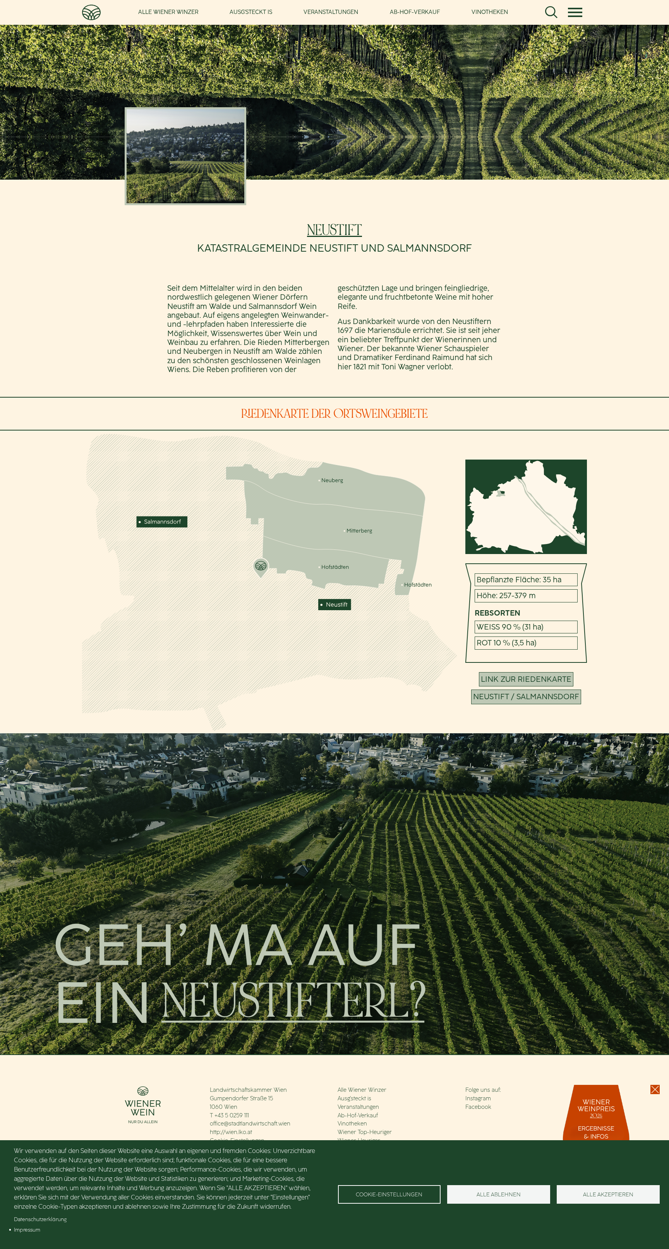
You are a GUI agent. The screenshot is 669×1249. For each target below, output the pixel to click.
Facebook (478, 1106)
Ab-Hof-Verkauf (415, 12)
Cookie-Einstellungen (389, 1194)
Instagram (478, 1098)
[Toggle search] (551, 12)
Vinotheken (490, 12)
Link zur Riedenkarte (526, 679)
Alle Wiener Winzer (168, 12)
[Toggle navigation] (575, 12)
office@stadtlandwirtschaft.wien (250, 1123)
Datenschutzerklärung (40, 1219)
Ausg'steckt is (251, 12)
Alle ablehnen (499, 1194)
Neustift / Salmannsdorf (526, 696)
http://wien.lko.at (231, 1132)
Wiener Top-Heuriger (365, 1132)
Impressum (27, 1230)
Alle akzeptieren (608, 1194)
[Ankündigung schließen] (655, 1089)
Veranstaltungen (331, 12)
